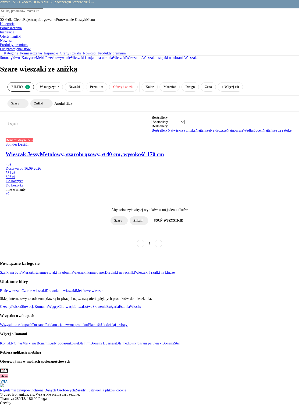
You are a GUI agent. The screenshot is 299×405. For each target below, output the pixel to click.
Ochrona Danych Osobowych (53, 390)
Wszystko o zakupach (16, 325)
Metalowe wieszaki (90, 291)
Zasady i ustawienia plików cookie (100, 390)
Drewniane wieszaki (61, 291)
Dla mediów (125, 343)
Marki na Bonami (35, 343)
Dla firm (84, 343)
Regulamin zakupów (15, 390)
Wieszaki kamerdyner (89, 272)
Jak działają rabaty (114, 325)
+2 (8, 194)
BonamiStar (171, 343)
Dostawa (38, 325)
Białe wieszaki (10, 291)
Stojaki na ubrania (59, 272)
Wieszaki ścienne (33, 272)
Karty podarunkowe (63, 343)
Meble (40, 58)
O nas (18, 343)
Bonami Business (103, 343)
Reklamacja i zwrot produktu (66, 325)
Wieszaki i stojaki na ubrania (92, 58)
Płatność (94, 325)
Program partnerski (148, 343)
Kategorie (28, 58)
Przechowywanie (58, 58)
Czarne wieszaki (33, 291)
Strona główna (10, 58)
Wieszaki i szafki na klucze (155, 272)
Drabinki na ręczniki (120, 272)
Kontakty (7, 343)
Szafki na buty (10, 272)
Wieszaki (132, 58)
